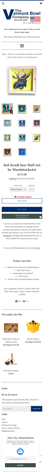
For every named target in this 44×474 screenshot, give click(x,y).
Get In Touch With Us (11, 428)
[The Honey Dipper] (11, 359)
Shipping (12, 178)
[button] (22, 216)
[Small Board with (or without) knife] (11, 327)
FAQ (3, 419)
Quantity (31, 185)
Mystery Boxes (33, 339)
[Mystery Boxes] (33, 327)
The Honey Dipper (11, 370)
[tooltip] (41, 217)
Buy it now (22, 209)
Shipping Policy (8, 431)
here (38, 248)
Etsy (17, 235)
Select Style (18, 185)
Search (4, 422)
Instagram (7, 235)
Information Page (9, 425)
